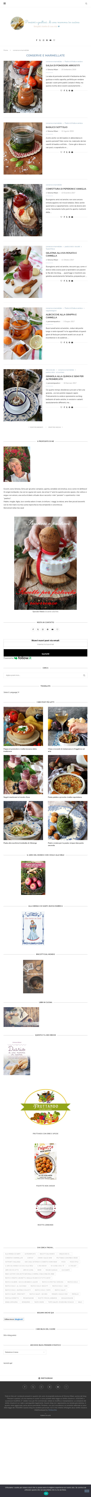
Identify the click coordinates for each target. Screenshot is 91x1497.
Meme (39, 1270)
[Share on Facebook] (64, 90)
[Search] (86, 3)
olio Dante (65, 1270)
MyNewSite (52, 1410)
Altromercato (30, 1254)
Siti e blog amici (10, 1335)
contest (30, 1258)
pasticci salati (60, 1290)
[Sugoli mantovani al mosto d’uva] (23, 774)
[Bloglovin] (54, 40)
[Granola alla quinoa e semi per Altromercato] (23, 395)
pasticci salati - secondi (38, 1294)
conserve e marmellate (14, 1258)
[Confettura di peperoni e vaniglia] (23, 210)
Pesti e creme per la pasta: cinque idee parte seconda (66, 844)
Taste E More (39, 1302)
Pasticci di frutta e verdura (52, 1282)
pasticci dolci (72, 1282)
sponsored (26, 1302)
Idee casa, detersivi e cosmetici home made (41, 1262)
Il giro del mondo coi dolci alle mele (19, 1266)
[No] (86, 1491)
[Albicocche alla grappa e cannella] (23, 333)
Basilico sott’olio (56, 127)
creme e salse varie (45, 1258)
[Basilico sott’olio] (23, 148)
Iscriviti (45, 654)
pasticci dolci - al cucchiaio (15, 1286)
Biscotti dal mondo (47, 1254)
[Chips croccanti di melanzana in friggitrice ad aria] (67, 726)
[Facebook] (36, 40)
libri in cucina (28, 1270)
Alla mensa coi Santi (12, 1254)
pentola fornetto (12, 1298)
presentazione (28, 1298)
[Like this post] (61, 90)
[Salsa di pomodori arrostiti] (23, 87)
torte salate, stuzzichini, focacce (61, 1302)
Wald (80, 1302)
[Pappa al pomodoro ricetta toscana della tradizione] (23, 726)
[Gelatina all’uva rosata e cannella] (23, 272)
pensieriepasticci (54, 321)
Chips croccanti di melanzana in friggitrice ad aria (66, 750)
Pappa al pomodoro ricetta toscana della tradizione (20, 750)
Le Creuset (72, 1266)
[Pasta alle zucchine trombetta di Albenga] (23, 820)
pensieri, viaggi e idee (60, 1294)
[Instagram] (43, 40)
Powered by (9, 658)
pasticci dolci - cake (60, 1286)
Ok (46, 1493)
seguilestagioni (67, 1298)
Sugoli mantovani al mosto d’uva (17, 797)
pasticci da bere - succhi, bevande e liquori (21, 1282)
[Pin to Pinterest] (69, 90)
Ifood (63, 1262)
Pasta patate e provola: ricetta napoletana (65, 797)
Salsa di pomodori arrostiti (63, 65)
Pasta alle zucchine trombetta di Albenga (20, 843)
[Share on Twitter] (67, 90)
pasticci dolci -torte (43, 1290)
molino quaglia (51, 1270)
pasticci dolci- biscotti (39, 1286)
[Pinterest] (47, 40)
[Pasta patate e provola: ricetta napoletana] (67, 774)
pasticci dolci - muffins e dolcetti (18, 1290)
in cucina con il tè (57, 1266)
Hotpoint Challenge (12, 1262)
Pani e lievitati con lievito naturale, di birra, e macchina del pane (29, 1274)
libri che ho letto (12, 1270)
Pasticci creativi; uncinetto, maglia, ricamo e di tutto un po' (28, 1278)
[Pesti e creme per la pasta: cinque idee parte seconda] (67, 820)
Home (6, 50)
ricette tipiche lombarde (47, 1298)
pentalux (75, 1294)
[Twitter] (40, 40)
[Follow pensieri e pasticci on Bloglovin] (14, 1319)
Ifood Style (74, 1262)
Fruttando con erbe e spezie (67, 1258)
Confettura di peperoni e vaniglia (66, 188)
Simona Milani (53, 69)
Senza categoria (11, 1302)
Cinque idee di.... (65, 1254)
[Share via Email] (72, 90)
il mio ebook (42, 1266)
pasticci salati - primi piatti (15, 1294)
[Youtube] (50, 40)
